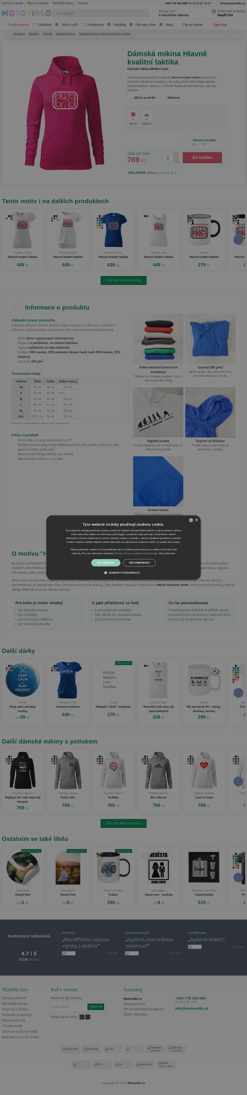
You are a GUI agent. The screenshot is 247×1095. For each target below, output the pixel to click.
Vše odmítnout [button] (139, 562)
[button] (123, 572)
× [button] (196, 520)
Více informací (167, 553)
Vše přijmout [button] (106, 562)
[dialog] (123, 547)
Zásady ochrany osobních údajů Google (136, 553)
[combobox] (191, 520)
